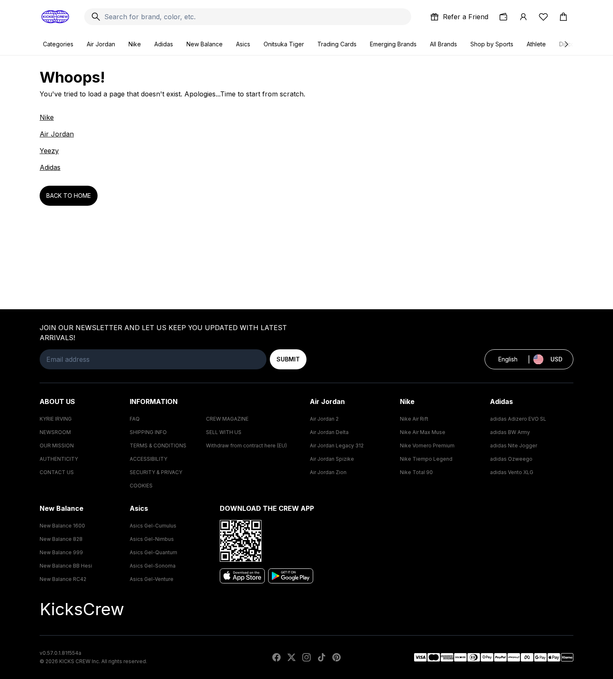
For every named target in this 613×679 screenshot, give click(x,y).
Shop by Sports (491, 44)
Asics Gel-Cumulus (153, 526)
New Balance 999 (61, 552)
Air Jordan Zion (328, 472)
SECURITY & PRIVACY (156, 472)
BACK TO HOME (68, 195)
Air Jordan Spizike (332, 459)
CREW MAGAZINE (227, 419)
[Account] (523, 17)
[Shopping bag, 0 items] (563, 17)
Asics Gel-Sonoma (153, 566)
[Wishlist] (543, 17)
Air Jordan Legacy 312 (337, 445)
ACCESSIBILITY (148, 459)
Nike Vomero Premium (427, 445)
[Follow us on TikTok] (321, 657)
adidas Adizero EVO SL (518, 419)
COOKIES (141, 485)
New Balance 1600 (62, 526)
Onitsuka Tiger (284, 44)
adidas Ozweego (511, 459)
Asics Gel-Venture (151, 579)
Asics (243, 44)
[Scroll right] (566, 44)
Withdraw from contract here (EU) (246, 445)
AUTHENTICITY (59, 459)
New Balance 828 (61, 539)
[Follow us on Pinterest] (336, 657)
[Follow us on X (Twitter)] (291, 657)
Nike (134, 44)
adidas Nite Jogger (513, 445)
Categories (58, 44)
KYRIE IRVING (56, 419)
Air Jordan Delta (329, 432)
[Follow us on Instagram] (306, 657)
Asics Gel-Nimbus (152, 539)
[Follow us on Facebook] (276, 657)
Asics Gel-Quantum (153, 552)
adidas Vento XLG (511, 472)
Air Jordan (101, 44)
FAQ (135, 419)
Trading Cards (337, 44)
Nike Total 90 (416, 472)
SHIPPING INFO (148, 432)
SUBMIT (288, 359)
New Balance (204, 44)
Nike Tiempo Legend (426, 459)
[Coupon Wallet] (503, 17)
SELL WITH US (223, 432)
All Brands (443, 44)
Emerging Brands (393, 44)
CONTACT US (57, 472)
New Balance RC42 (63, 579)
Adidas (163, 44)
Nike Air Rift (414, 419)
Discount (571, 44)
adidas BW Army (510, 432)
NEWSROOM (55, 432)
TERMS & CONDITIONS (158, 445)
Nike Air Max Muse (422, 432)
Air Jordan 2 (324, 419)
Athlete (536, 44)
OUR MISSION (57, 445)
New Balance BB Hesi (66, 566)
